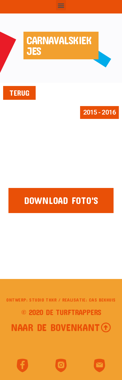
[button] (61, 5)
